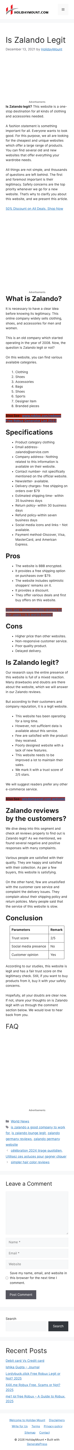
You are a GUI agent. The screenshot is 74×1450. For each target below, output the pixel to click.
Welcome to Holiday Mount (27, 1420)
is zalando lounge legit (29, 1133)
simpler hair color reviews (30, 1162)
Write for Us (20, 1426)
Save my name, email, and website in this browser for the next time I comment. (38, 1278)
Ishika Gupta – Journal (22, 1367)
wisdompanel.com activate (43, 799)
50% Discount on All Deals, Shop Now (34, 209)
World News (20, 1121)
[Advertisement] (37, 79)
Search (11, 1319)
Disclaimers (57, 1420)
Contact (44, 1432)
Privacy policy (53, 1426)
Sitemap (29, 1432)
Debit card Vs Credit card (25, 1361)
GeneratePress (37, 1444)
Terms (35, 1426)
